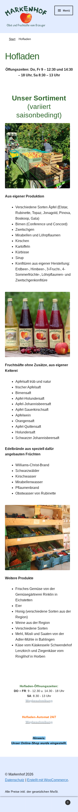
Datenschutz (14, 780)
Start (12, 39)
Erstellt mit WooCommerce (47, 780)
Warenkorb (60, 801)
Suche (39, 804)
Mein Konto (13, 804)
